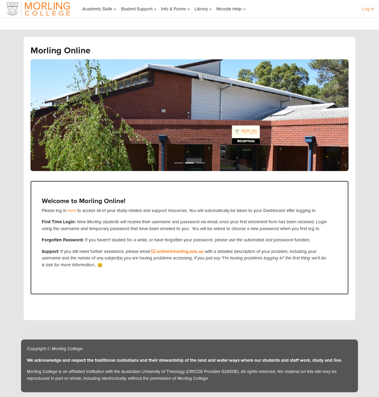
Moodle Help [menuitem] (229, 9)
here (72, 210)
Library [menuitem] (201, 9)
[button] (54, 115)
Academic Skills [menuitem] (97, 9)
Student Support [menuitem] (136, 9)
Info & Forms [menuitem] (173, 9)
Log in (368, 9)
